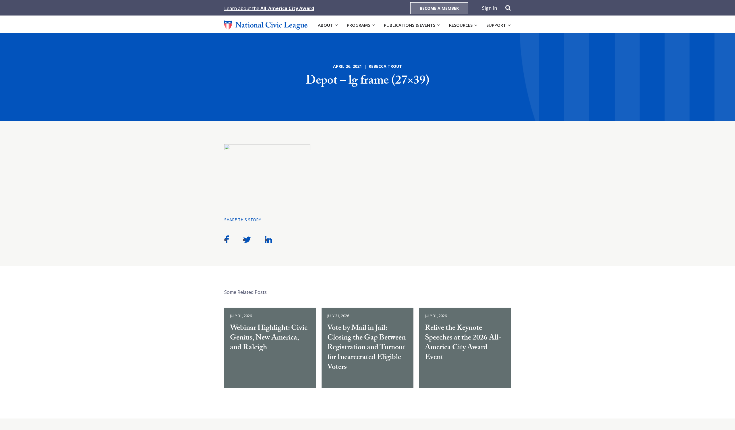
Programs (358, 25)
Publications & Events (409, 25)
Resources (461, 25)
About (325, 25)
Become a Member (439, 8)
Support (496, 25)
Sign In (489, 8)
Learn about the (269, 8)
